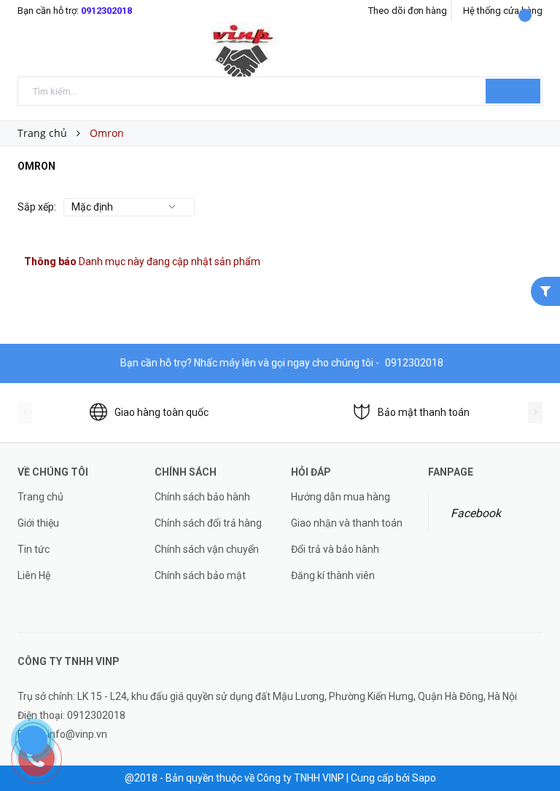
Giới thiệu (38, 523)
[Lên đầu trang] (534, 747)
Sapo (424, 778)
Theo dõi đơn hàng (407, 10)
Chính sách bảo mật (200, 575)
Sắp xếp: (37, 207)
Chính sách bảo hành (202, 497)
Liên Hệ (34, 575)
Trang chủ (40, 497)
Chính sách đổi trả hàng (208, 523)
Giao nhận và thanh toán (346, 523)
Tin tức (34, 549)
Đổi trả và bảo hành (335, 549)
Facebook (476, 513)
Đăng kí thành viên (333, 575)
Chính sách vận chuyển (207, 549)
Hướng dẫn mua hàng (340, 497)
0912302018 (106, 10)
